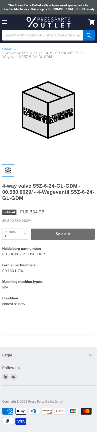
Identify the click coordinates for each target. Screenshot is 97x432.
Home (7, 49)
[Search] (89, 35)
